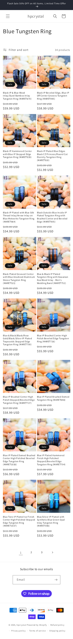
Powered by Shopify (37, 625)
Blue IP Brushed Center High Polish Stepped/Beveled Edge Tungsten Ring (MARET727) (19, 399)
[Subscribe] (56, 579)
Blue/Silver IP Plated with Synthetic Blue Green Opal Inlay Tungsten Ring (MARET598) (51, 521)
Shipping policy (57, 630)
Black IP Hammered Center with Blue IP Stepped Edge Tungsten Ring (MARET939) (17, 154)
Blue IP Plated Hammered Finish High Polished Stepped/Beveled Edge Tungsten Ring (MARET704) (51, 460)
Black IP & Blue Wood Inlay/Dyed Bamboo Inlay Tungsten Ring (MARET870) (17, 95)
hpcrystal (21, 625)
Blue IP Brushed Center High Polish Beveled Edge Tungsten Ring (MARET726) (53, 338)
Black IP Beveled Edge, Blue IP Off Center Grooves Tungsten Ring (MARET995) (53, 95)
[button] (8, 16)
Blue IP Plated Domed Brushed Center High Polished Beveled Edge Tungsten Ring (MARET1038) (19, 460)
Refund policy (57, 625)
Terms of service (37, 630)
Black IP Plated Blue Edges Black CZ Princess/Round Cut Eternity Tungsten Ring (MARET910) (52, 156)
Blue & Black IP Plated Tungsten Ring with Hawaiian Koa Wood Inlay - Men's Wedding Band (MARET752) (52, 279)
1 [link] (21, 552)
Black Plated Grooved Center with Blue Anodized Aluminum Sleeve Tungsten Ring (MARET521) (19, 279)
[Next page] (52, 552)
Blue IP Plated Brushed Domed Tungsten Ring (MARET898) (53, 398)
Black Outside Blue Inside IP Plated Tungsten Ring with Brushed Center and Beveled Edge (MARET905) (52, 217)
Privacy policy (18, 630)
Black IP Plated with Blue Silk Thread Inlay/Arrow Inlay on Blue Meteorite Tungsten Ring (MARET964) (18, 217)
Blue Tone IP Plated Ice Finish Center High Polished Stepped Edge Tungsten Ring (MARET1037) (19, 521)
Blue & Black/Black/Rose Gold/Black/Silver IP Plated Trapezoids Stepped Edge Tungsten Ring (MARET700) (17, 340)
